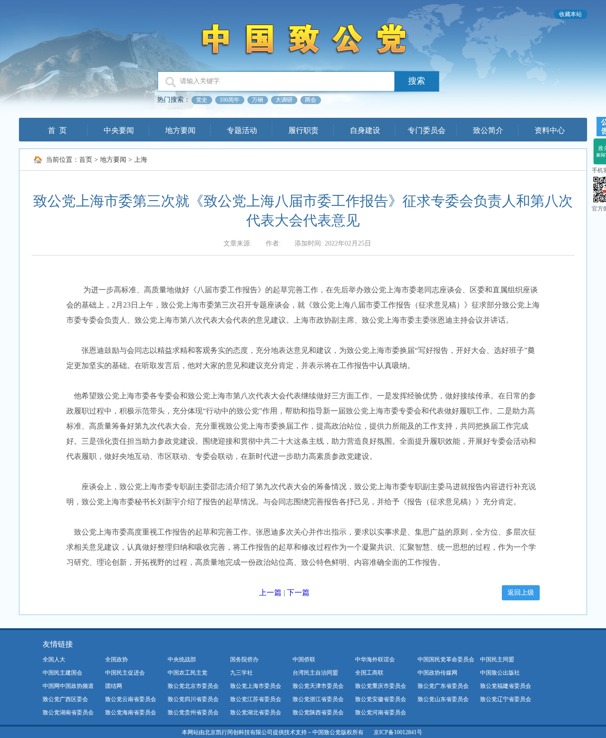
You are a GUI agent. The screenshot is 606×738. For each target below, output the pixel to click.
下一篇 (298, 593)
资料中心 (550, 130)
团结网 (113, 686)
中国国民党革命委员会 (446, 659)
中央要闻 (119, 130)
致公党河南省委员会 (380, 712)
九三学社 (241, 672)
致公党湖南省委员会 (68, 712)
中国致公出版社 (500, 672)
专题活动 (242, 130)
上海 (140, 159)
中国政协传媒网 (437, 672)
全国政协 (116, 659)
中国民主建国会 (62, 672)
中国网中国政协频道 (68, 686)
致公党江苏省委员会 (255, 699)
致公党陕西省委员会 (318, 712)
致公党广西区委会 (65, 699)
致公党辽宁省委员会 (505, 699)
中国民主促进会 (125, 672)
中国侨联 (304, 659)
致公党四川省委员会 (193, 699)
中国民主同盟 (497, 659)
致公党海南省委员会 (130, 712)
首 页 (57, 130)
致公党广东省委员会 (443, 686)
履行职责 (303, 130)
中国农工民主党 (187, 672)
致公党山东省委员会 (443, 699)
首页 (85, 159)
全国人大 (54, 659)
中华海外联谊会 (375, 659)
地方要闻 (180, 130)
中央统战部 (182, 659)
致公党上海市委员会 (255, 686)
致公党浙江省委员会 (318, 699)
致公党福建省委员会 (505, 686)
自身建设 (365, 130)
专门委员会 (427, 130)
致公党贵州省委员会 (193, 712)
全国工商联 (369, 672)
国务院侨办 (244, 659)
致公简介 (488, 130)
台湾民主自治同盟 (315, 672)
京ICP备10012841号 (398, 732)
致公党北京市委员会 (193, 686)
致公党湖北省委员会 (255, 712)
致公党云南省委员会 (130, 699)
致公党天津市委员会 (318, 686)
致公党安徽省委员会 (380, 699)
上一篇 (270, 593)
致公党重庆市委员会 (380, 686)
